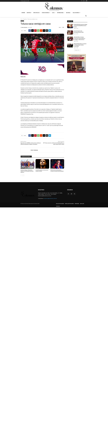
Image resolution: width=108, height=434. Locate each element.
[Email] (44, 30)
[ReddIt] (41, 30)
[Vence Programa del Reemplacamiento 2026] (70, 32)
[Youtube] (86, 1)
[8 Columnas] (54, 6)
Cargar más (77, 50)
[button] (85, 15)
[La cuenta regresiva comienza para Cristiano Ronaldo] (42, 164)
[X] (85, 1)
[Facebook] (81, 1)
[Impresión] (47, 30)
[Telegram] (49, 30)
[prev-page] (21, 175)
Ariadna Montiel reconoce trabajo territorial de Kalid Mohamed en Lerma (80, 25)
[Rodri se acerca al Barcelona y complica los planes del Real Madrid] (57, 164)
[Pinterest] (35, 30)
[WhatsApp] (38, 30)
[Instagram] (83, 1)
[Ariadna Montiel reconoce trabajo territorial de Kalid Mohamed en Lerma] (70, 26)
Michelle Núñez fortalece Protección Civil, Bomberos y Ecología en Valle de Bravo (79, 38)
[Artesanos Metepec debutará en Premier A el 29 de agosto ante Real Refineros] (27, 164)
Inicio (21, 19)
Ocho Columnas (24, 27)
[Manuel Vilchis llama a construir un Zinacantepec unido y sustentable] (70, 45)
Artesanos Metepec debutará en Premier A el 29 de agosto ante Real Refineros (27, 171)
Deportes (25, 19)
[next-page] (23, 175)
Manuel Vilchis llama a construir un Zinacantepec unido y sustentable (80, 45)
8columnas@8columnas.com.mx (50, 198)
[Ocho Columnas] (25, 150)
